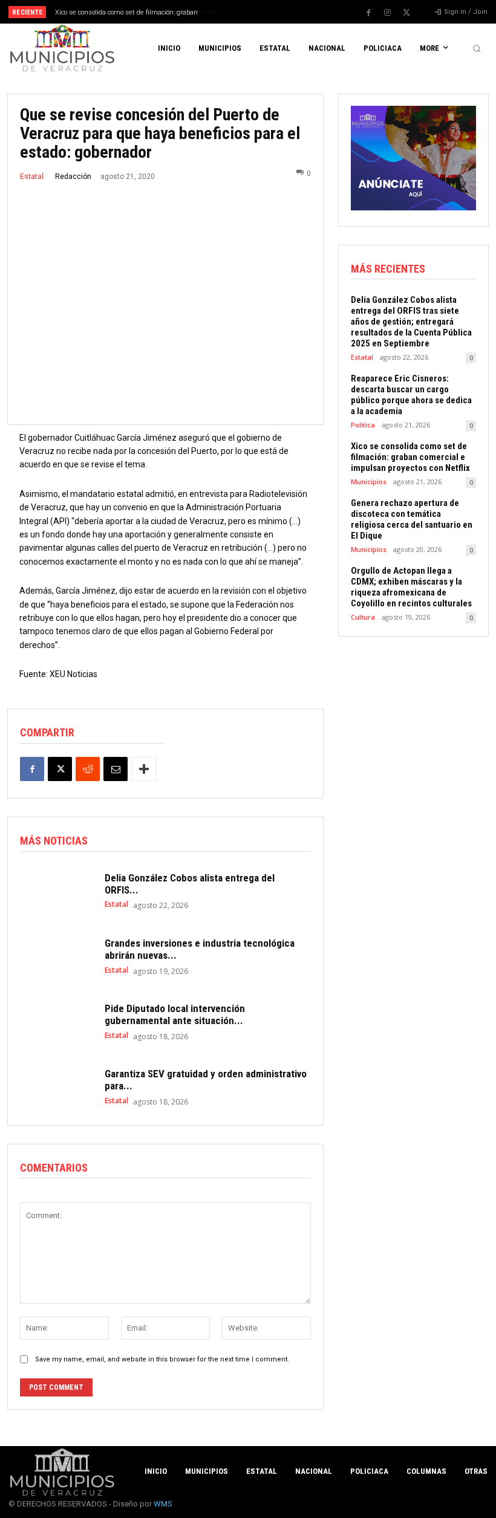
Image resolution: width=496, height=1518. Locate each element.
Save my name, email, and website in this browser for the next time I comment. (162, 1359)
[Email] (115, 769)
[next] (273, 11)
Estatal (32, 176)
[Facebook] (369, 13)
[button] (476, 48)
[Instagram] (388, 13)
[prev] (253, 11)
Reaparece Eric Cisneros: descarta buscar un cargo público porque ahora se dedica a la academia (411, 395)
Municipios (369, 481)
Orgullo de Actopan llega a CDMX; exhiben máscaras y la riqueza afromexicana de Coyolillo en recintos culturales (411, 587)
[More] (144, 769)
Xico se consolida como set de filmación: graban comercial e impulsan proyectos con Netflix (410, 457)
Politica (363, 424)
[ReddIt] (88, 769)
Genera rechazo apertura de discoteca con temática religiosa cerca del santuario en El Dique (411, 519)
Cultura (363, 617)
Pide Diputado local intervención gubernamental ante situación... (175, 1014)
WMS (163, 1503)
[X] (406, 13)
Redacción (73, 176)
